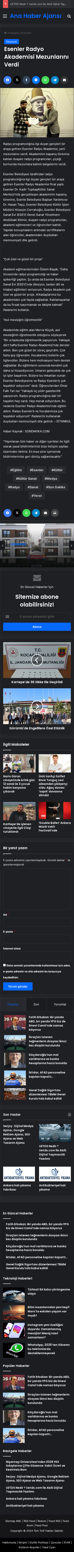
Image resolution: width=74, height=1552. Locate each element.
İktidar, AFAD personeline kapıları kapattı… (47, 1074)
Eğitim (17, 470)
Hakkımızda (9, 1542)
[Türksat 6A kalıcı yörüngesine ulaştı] (14, 1294)
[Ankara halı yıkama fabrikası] (19, 1174)
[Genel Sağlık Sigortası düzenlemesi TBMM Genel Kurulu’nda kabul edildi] (15, 1094)
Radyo (15, 487)
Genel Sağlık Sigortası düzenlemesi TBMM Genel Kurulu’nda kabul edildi (47, 1094)
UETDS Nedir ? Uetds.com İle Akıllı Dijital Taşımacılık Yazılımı (52, 1152)
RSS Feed (29, 1521)
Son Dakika (56, 487)
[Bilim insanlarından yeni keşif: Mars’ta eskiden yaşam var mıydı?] (14, 1312)
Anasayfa (13, 32)
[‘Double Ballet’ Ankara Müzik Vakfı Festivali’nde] (55, 810)
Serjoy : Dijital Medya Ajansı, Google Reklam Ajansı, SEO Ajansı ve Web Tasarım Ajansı (18, 1134)
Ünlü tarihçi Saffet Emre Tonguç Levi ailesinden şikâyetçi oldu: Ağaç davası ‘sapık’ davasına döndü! (53, 785)
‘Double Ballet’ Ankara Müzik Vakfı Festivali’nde (55, 826)
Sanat (34, 487)
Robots (42, 1521)
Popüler (13, 1004)
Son (36, 1004)
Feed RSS (54, 1521)
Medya (52, 479)
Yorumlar (60, 1004)
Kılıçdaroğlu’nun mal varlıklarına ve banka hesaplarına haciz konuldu (48, 1059)
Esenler (38, 470)
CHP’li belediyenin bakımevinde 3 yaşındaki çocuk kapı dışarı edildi (36, 553)
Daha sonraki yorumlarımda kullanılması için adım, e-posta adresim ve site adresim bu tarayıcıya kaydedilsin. (37, 971)
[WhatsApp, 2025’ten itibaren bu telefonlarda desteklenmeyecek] (14, 1350)
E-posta (9, 931)
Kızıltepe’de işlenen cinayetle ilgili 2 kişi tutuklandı (17, 828)
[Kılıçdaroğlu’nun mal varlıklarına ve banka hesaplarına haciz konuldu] (15, 1060)
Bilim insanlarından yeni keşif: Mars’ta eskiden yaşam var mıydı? (49, 1311)
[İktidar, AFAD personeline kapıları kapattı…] (15, 1077)
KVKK (67, 1542)
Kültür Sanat (27, 479)
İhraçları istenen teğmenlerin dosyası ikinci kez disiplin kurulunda (48, 1041)
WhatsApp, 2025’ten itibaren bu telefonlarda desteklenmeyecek (49, 1349)
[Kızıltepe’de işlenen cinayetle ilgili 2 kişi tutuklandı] (19, 811)
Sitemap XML (13, 1521)
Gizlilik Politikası (39, 1542)
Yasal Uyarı (48, 1547)
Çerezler (56, 1542)
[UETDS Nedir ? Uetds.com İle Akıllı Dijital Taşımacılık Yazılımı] (55, 1133)
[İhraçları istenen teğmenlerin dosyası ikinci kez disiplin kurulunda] (15, 1042)
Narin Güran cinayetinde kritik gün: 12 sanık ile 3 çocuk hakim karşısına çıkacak (19, 783)
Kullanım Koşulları (29, 1547)
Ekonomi (26, 32)
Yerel (38, 496)
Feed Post (41, 1525)
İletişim (23, 1542)
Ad (6, 914)
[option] (37, 545)
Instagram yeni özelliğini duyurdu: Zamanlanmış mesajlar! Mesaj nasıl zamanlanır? (45, 1331)
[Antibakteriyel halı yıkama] (55, 1174)
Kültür (58, 470)
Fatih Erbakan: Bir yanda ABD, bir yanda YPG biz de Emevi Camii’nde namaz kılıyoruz (47, 1023)
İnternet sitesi (12, 948)
